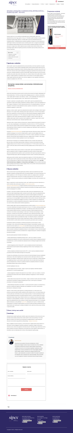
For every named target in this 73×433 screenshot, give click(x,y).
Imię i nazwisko (10, 371)
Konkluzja (10, 58)
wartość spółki (22, 225)
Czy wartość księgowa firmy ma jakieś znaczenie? (56, 20)
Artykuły (57, 4)
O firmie (42, 4)
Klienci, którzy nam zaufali (13, 56)
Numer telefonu (10, 375)
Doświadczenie (52, 4)
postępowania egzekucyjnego (16, 131)
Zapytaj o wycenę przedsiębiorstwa (15, 88)
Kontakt (62, 4)
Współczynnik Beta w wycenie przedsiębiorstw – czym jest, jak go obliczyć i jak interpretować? (56, 16)
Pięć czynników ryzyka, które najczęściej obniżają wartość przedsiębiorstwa (56, 23)
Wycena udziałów (12, 55)
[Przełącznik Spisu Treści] (17, 53)
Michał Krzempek (18, 340)
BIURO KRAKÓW (40, 416)
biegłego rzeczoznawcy (33, 320)
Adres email (29, 371)
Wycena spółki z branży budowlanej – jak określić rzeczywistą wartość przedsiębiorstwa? (56, 14)
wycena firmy (24, 301)
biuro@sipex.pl (61, 1)
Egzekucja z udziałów (12, 54)
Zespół (46, 4)
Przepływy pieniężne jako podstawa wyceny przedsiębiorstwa (55, 19)
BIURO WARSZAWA (56, 416)
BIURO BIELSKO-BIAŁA (26, 416)
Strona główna (27, 4)
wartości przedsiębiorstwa (40, 205)
